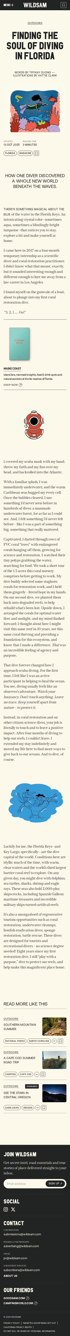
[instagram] (6, 1209)
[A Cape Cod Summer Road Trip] (35, 1065)
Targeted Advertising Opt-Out (39, 1323)
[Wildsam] (35, 5)
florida (10, 153)
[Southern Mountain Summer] (35, 1032)
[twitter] (13, 1209)
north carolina (39, 1041)
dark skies (12, 1107)
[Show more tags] (54, 1041)
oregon (27, 1107)
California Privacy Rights (18, 1327)
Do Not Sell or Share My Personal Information (29, 1331)
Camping (10, 1074)
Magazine (25, 153)
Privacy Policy (12, 1323)
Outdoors (35, 23)
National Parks (15, 1041)
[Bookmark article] (36, 153)
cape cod (25, 1074)
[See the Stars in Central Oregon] (35, 1098)
